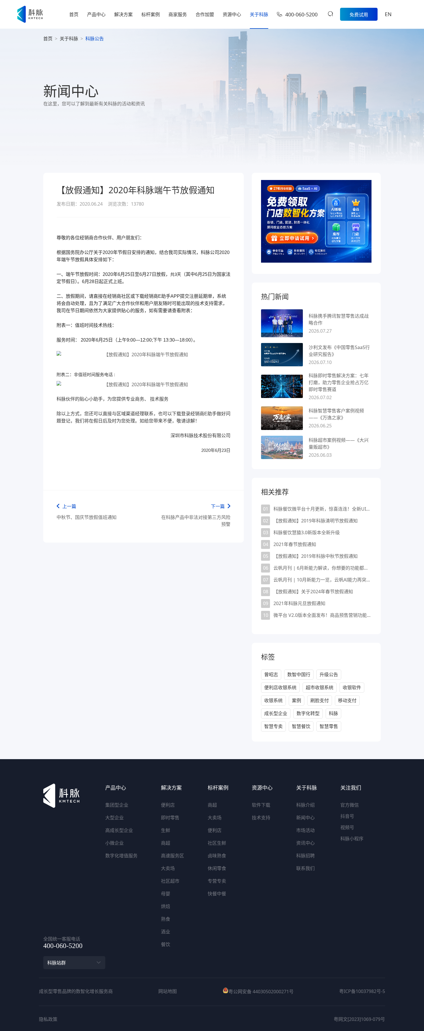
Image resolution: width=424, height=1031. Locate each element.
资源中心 (232, 14)
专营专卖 (217, 881)
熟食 (165, 919)
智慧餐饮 (301, 726)
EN (388, 14)
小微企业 (114, 843)
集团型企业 (116, 805)
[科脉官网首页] (30, 14)
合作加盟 (205, 14)
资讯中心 (305, 843)
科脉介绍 (305, 805)
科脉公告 (94, 38)
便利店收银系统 (280, 687)
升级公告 (329, 674)
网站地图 (167, 991)
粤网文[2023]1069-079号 (359, 1019)
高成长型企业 (119, 830)
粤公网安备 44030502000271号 (261, 991)
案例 (296, 700)
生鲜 (165, 830)
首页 (73, 14)
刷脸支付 (319, 700)
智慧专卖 (273, 726)
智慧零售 (329, 726)
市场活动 (305, 830)
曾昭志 (271, 674)
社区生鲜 (217, 843)
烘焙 (165, 906)
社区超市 (170, 881)
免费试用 (359, 15)
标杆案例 (150, 14)
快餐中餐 (217, 893)
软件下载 (261, 805)
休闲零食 (217, 868)
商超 (165, 843)
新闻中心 (305, 817)
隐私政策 (48, 1019)
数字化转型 (308, 713)
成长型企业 (275, 713)
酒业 (165, 931)
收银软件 (352, 687)
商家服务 (177, 14)
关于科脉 (259, 14)
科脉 (333, 713)
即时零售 (170, 817)
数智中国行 (298, 674)
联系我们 (305, 868)
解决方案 (123, 14)
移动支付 (347, 700)
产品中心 (96, 14)
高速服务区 (172, 855)
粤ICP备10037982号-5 (362, 991)
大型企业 (114, 817)
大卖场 (168, 868)
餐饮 (165, 944)
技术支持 (261, 817)
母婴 (165, 893)
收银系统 (273, 700)
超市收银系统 (319, 687)
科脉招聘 (305, 855)
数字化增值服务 (121, 855)
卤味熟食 (217, 855)
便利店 (168, 805)
